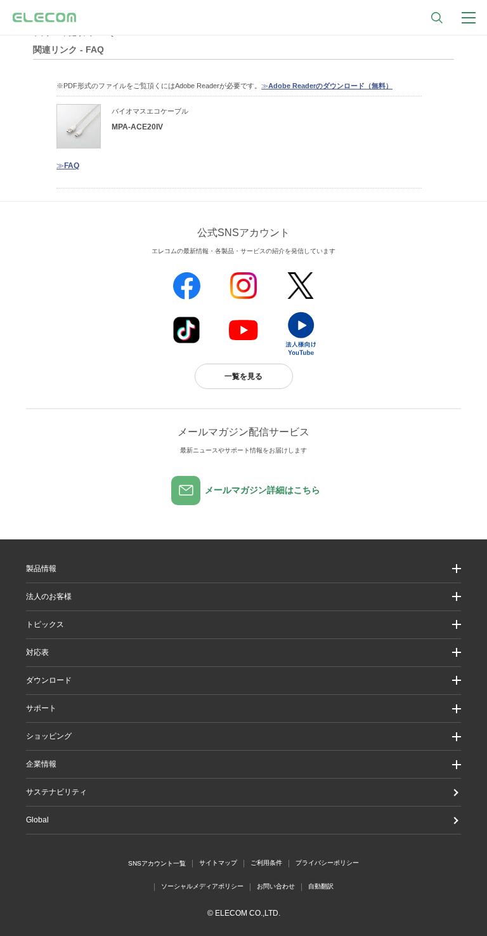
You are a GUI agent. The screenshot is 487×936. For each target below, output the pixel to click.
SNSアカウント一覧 (157, 863)
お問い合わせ (276, 886)
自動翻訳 (321, 886)
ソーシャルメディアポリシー (202, 886)
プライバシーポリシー (327, 862)
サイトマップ (218, 862)
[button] (243, 624)
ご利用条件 (266, 862)
